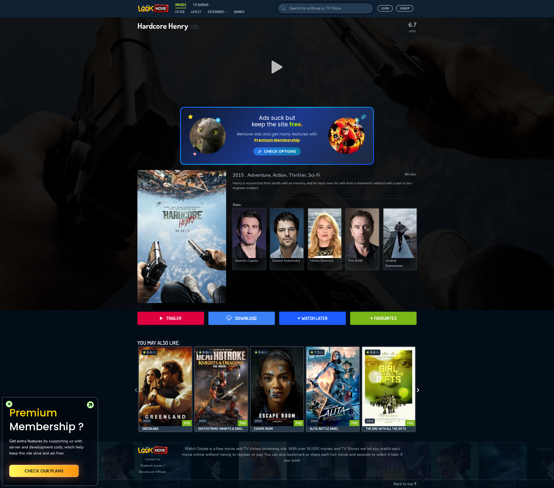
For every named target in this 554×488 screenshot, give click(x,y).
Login (385, 8)
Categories (216, 12)
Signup (405, 8)
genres (239, 12)
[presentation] (134, 390)
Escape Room (263, 428)
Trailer (173, 318)
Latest (196, 12)
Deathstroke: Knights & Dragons (221, 428)
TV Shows (201, 5)
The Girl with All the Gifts (386, 428)
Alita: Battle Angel (324, 428)
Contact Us (152, 459)
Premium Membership (277, 140)
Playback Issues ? (153, 466)
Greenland (150, 428)
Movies (180, 5)
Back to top (404, 483)
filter (179, 12)
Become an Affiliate (152, 472)
